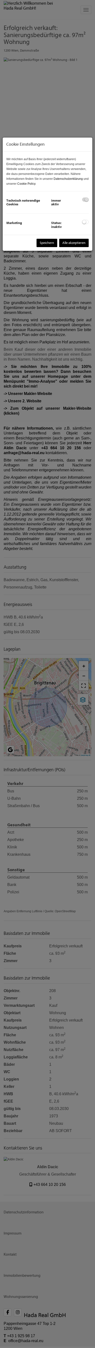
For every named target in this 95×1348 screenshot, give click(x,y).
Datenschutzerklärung (68, 179)
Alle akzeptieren (74, 243)
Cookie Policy (26, 183)
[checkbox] (85, 199)
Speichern (47, 243)
